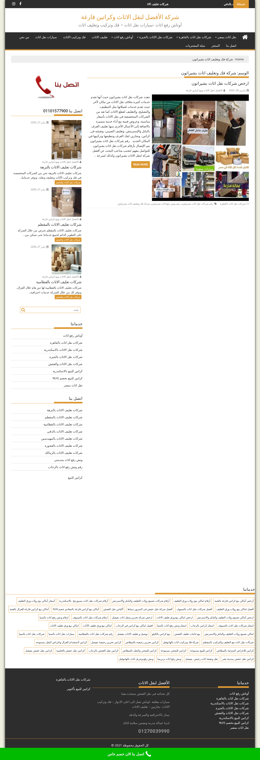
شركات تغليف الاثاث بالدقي (215, 4)
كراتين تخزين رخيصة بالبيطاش (142, 642)
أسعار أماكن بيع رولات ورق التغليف (36, 601)
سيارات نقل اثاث (46, 37)
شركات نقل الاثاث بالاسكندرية (63, 350)
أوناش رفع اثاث (123, 37)
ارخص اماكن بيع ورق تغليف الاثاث (174, 617)
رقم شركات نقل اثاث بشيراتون (197, 203)
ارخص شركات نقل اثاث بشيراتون (220, 83)
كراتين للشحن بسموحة (173, 650)
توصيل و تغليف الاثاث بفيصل (132, 634)
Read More (140, 164)
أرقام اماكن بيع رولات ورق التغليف (192, 601)
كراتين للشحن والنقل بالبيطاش (139, 650)
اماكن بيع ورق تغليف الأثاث (97, 625)
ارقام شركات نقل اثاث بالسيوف (90, 617)
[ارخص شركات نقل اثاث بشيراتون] (200, 97)
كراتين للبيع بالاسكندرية (67, 371)
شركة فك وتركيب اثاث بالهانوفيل (181, 642)
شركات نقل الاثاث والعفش (68, 182)
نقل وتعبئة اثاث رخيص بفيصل (201, 659)
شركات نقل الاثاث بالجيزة (155, 37)
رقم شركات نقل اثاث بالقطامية (95, 634)
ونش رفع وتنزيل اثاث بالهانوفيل (136, 659)
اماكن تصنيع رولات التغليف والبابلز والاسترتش (229, 634)
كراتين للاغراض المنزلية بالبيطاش (235, 650)
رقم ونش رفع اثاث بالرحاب (65, 467)
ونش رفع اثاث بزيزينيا (169, 659)
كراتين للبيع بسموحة (201, 650)
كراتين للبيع (75, 477)
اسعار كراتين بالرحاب (202, 625)
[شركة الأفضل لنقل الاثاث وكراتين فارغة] (244, 36)
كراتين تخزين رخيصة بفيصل (106, 642)
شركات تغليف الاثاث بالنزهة (64, 410)
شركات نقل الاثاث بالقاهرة (73, 679)
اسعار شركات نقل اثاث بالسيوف (236, 625)
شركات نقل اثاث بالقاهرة (195, 37)
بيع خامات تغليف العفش (187, 634)
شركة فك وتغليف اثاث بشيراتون (134, 203)
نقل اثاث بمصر (227, 37)
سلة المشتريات (195, 46)
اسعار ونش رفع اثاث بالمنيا (171, 625)
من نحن (24, 37)
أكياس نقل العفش (113, 609)
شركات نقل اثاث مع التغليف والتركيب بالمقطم (228, 642)
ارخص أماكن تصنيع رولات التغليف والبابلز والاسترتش (225, 617)
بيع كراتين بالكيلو (161, 634)
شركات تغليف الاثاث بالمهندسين (61, 438)
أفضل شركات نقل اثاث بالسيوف (194, 609)
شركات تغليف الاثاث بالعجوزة (63, 445)
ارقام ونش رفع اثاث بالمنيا (54, 617)
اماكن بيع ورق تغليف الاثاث (64, 625)
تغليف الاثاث (99, 37)
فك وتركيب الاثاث (74, 37)
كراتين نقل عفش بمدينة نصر (238, 659)
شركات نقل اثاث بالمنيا (31, 634)
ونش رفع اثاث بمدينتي (68, 460)
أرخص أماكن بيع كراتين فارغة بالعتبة (234, 601)
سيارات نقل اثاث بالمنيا (61, 634)
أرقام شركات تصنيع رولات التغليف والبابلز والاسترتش (141, 601)
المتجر (215, 46)
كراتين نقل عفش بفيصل (38, 650)
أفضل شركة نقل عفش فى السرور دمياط (149, 609)
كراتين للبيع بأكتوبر (78, 689)
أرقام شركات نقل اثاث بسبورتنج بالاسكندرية (83, 601)
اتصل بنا (231, 46)
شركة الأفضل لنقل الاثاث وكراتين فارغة (130, 17)
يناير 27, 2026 (38, 122)
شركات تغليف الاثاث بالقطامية (62, 424)
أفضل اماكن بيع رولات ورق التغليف (235, 609)
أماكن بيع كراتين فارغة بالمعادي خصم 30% (76, 609)
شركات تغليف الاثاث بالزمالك (63, 453)
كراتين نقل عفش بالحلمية (70, 650)
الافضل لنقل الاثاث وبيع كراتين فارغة (204, 90)
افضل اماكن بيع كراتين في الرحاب (134, 625)
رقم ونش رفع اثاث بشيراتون (166, 203)
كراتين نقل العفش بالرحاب (103, 650)
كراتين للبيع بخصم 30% (67, 378)
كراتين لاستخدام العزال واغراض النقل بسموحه (61, 642)
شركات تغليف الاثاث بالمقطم (63, 417)
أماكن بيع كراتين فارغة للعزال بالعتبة (29, 609)
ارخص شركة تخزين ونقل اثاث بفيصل (132, 617)
